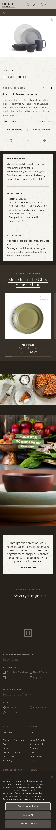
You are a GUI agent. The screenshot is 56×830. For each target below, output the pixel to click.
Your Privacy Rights (28, 806)
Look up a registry (13, 690)
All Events (11, 707)
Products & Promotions (17, 672)
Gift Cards (8, 757)
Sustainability (37, 745)
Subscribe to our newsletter (18, 655)
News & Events (40, 672)
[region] (28, 801)
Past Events (12, 713)
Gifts (5, 749)
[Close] (52, 776)
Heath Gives (36, 757)
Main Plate (28, 345)
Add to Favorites (41, 130)
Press (33, 753)
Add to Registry (14, 130)
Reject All (28, 815)
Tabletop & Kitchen (13, 741)
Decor (6, 745)
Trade (33, 761)
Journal (34, 732)
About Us (35, 736)
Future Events (39, 707)
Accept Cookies (28, 824)
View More (8, 116)
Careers (34, 749)
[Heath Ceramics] (28, 633)
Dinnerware (9, 732)
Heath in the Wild (12, 753)
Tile (8, 678)
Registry (37, 678)
